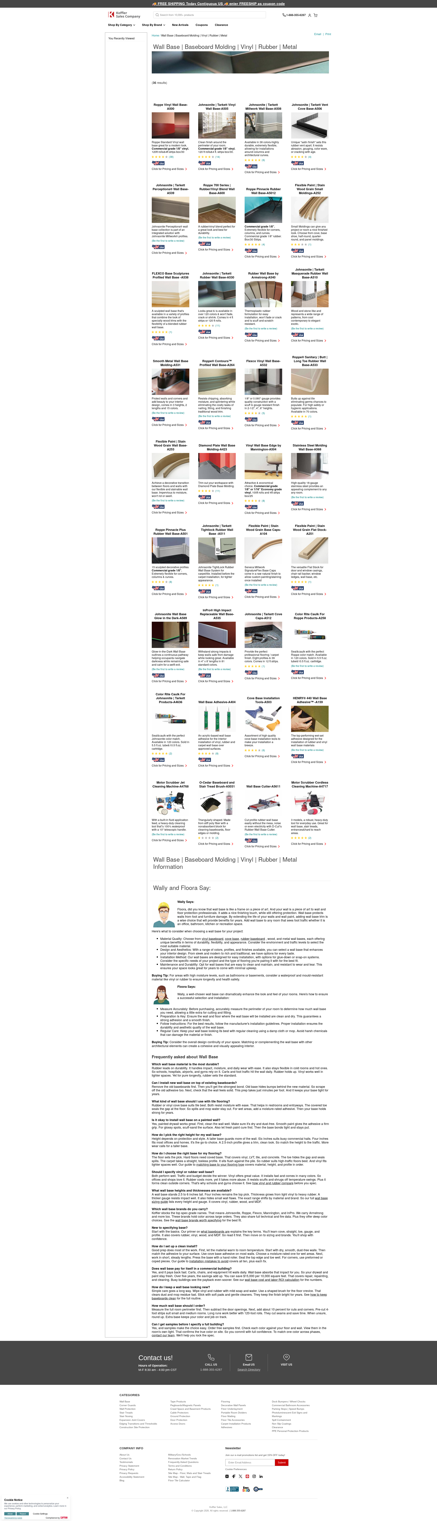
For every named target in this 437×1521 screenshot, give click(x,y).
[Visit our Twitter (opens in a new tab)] (240, 1476)
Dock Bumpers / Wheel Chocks (288, 1401)
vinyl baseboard (212, 938)
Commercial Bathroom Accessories (291, 1405)
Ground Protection (180, 1416)
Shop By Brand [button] (152, 25)
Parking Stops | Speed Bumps (288, 1409)
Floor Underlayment (232, 1409)
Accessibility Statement (131, 1476)
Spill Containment (281, 1420)
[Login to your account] (309, 15)
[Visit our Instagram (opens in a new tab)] (254, 1476)
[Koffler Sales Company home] (125, 14)
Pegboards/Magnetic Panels (185, 1405)
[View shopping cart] (315, 15)
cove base (232, 938)
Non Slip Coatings (281, 1423)
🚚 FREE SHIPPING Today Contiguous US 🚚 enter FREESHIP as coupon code (218, 3)
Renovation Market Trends (182, 1458)
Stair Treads (126, 1412)
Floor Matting (228, 1416)
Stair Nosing (126, 1416)
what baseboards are (215, 1231)
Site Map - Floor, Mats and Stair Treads (189, 1473)
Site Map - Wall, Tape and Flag (184, 1476)
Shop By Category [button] (120, 25)
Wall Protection (127, 1409)
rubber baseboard (253, 938)
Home (155, 35)
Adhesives (226, 1427)
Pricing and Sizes (168, 169)
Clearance (221, 25)
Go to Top (430, 1514)
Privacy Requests (128, 1473)
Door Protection (178, 1420)
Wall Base (124, 1401)
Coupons (202, 25)
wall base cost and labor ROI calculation (272, 1279)
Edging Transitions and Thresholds (138, 1423)
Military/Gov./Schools (179, 1454)
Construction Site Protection (134, 1427)
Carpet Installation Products (236, 1423)
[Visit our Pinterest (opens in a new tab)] (247, 1476)
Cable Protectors (179, 1412)
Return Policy (175, 1469)
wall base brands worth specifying (198, 1220)
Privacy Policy (126, 1469)
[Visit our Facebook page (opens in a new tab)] (233, 1476)
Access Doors (177, 1423)
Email (317, 34)
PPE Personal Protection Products (290, 1431)
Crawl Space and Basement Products (190, 1409)
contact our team (163, 1335)
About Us (124, 1454)
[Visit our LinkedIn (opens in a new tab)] (261, 1476)
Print (328, 34)
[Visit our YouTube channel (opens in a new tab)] (227, 1476)
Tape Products (178, 1401)
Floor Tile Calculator (179, 1480)
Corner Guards (127, 1405)
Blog (121, 1480)
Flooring (225, 1401)
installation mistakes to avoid (208, 1261)
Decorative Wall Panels (233, 1405)
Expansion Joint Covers (132, 1420)
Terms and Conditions (180, 1465)
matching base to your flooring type (220, 1164)
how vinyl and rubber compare (272, 1183)
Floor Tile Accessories (233, 1420)
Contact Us (125, 1458)
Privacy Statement (129, 1465)
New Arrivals (180, 25)
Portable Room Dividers (234, 1412)
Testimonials (126, 1462)
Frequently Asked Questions (183, 1462)
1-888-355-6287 (238, 1510)
